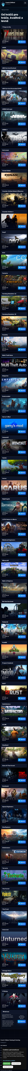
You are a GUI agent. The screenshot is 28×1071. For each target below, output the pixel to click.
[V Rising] (14, 1000)
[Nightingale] (14, 508)
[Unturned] (14, 939)
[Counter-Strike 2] (14, 221)
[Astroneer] (14, 159)
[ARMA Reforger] (14, 118)
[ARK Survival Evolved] (14, 77)
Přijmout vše (7, 1063)
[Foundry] (14, 344)
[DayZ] (14, 241)
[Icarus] (14, 487)
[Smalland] (14, 754)
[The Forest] (14, 898)
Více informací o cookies (9, 1060)
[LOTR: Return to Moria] (14, 528)
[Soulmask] (14, 795)
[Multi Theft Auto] (14, 364)
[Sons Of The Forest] (14, 775)
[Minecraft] (14, 569)
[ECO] (14, 262)
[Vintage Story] (14, 980)
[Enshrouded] (14, 405)
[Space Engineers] (14, 816)
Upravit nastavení (8, 1066)
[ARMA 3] (14, 139)
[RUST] (14, 692)
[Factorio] (14, 282)
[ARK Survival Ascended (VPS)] (14, 98)
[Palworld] (14, 631)
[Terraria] (14, 877)
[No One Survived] (14, 610)
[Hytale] (14, 467)
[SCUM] (14, 734)
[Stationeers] (14, 857)
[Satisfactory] (14, 713)
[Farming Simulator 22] (14, 303)
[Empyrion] (14, 385)
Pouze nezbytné (16, 1063)
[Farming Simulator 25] (14, 323)
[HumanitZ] (14, 446)
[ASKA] (14, 57)
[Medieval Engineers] (14, 549)
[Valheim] (14, 959)
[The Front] (14, 918)
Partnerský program (6, 1070)
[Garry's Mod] (14, 426)
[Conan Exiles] (14, 180)
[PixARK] (14, 651)
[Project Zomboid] (14, 672)
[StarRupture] (14, 836)
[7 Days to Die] (14, 36)
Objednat (22, 41)
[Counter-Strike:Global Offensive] (14, 200)
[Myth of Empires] (14, 590)
